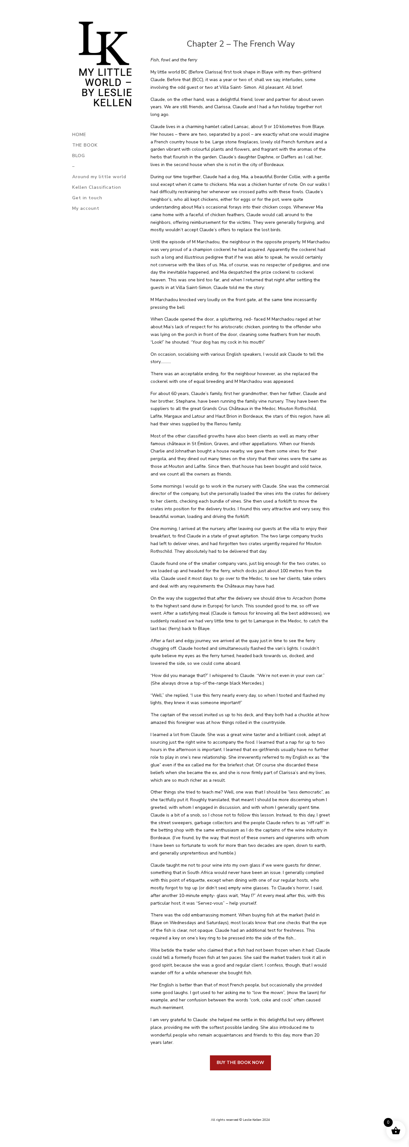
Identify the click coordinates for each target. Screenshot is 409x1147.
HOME (79, 135)
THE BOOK (85, 145)
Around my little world (99, 177)
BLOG (78, 156)
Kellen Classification (96, 187)
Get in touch (87, 198)
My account (85, 208)
